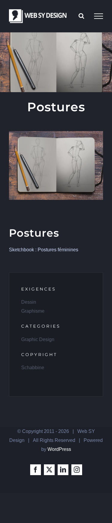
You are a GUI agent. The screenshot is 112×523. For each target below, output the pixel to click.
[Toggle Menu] (98, 16)
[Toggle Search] (81, 16)
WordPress (59, 449)
